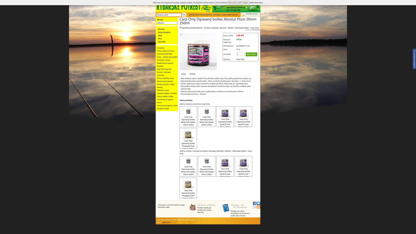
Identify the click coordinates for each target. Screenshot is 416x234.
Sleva (160, 35)
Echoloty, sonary (163, 60)
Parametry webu (164, 207)
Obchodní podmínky (203, 15)
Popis (183, 74)
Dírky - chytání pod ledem (167, 57)
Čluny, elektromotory (165, 51)
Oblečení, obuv (163, 90)
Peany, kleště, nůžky (165, 96)
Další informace (256, 2)
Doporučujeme (164, 32)
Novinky (161, 29)
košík (249, 14)
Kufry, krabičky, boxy (165, 78)
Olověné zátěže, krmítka (167, 93)
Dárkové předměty (164, 54)
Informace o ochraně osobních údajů (171, 205)
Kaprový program (164, 69)
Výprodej (161, 41)
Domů (191, 15)
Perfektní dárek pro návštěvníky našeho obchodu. (204, 210)
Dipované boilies (242, 28)
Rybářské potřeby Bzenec (192, 28)
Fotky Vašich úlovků (230, 15)
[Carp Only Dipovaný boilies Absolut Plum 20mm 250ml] (198, 69)
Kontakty (217, 15)
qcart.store (166, 222)
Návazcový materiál (165, 81)
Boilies (230, 28)
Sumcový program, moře (167, 105)
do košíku (252, 54)
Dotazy (192, 74)
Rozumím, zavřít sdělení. (239, 2)
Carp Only (255, 28)
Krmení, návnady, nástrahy (215, 28)
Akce (160, 38)
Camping (160, 48)
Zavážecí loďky (163, 108)
